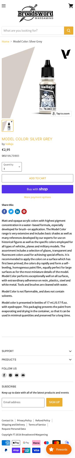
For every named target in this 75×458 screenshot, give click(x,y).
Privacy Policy (24, 420)
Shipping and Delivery (13, 424)
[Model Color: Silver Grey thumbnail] (7, 125)
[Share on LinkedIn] (17, 211)
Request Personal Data (14, 428)
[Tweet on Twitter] (11, 211)
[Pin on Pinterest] (24, 211)
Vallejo (9, 144)
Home (5, 41)
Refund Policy (42, 420)
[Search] (68, 31)
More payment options (37, 197)
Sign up (54, 402)
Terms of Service (37, 424)
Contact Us (7, 420)
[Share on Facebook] (4, 211)
